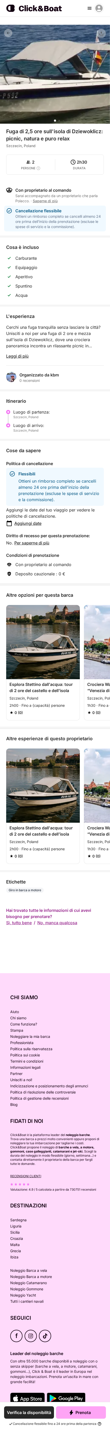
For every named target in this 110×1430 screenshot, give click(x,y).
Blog (14, 1104)
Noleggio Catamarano (28, 1283)
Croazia (16, 1238)
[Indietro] (8, 33)
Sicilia (15, 1232)
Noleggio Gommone (26, 1289)
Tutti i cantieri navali (26, 1301)
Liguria (15, 1226)
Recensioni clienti (25, 1176)
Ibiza (14, 1257)
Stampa (16, 1030)
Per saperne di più (31, 542)
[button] (55, 121)
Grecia (15, 1251)
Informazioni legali (25, 1067)
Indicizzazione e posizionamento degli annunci (49, 1086)
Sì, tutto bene (19, 922)
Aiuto (14, 1012)
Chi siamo (18, 1018)
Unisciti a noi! (21, 1080)
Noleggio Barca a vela (28, 1270)
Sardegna (18, 1220)
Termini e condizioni (26, 1061)
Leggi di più (17, 356)
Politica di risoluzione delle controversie (43, 1092)
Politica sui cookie (25, 1055)
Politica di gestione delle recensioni (39, 1098)
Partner (16, 1073)
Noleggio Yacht (23, 1295)
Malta (15, 1244)
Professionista (22, 1042)
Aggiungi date (27, 523)
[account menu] (99, 8)
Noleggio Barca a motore (31, 1276)
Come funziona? (23, 1024)
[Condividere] (101, 33)
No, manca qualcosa (57, 922)
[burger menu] (89, 8)
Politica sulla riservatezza (31, 1049)
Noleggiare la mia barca (30, 1036)
